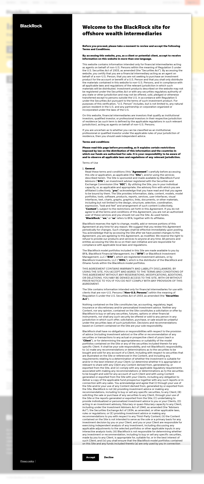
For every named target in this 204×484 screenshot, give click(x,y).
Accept (90, 457)
